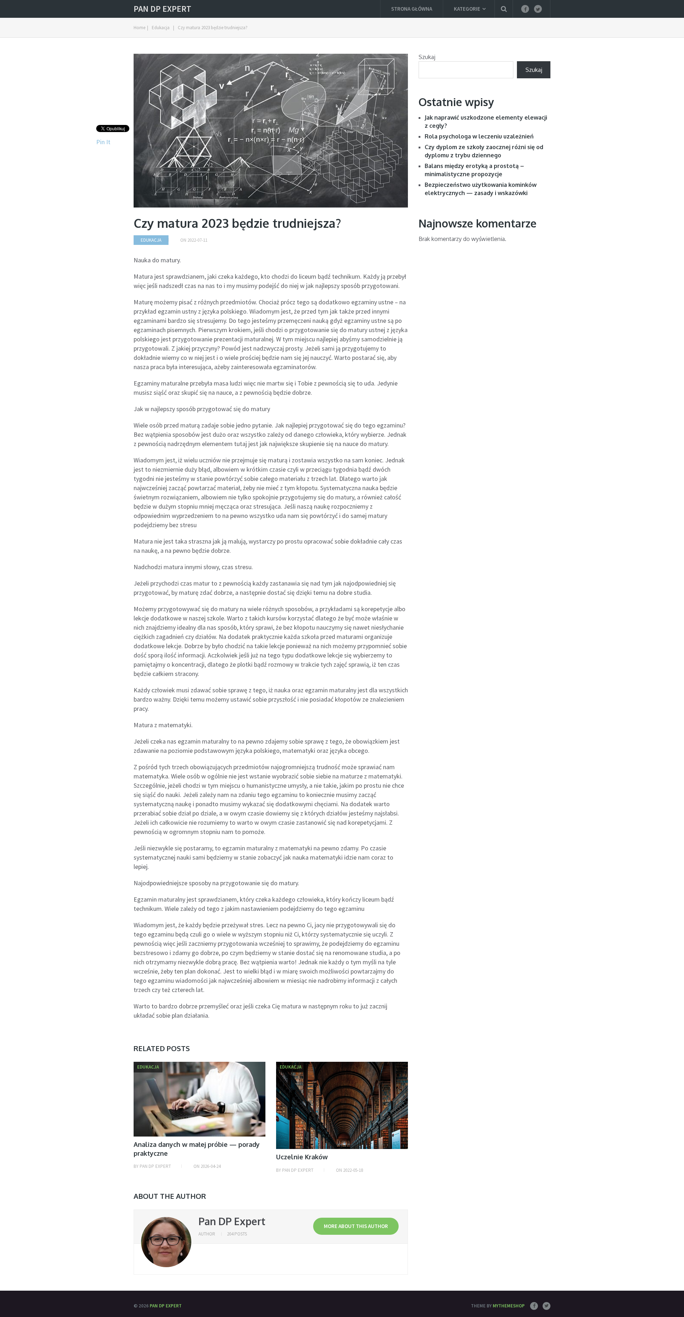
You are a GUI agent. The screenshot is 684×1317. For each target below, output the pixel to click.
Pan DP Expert (162, 9)
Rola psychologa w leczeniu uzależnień (479, 136)
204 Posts (237, 1234)
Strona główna (411, 8)
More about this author (356, 1226)
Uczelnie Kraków (302, 1157)
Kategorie (467, 8)
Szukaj (427, 57)
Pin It (103, 142)
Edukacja (151, 240)
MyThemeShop (509, 1306)
